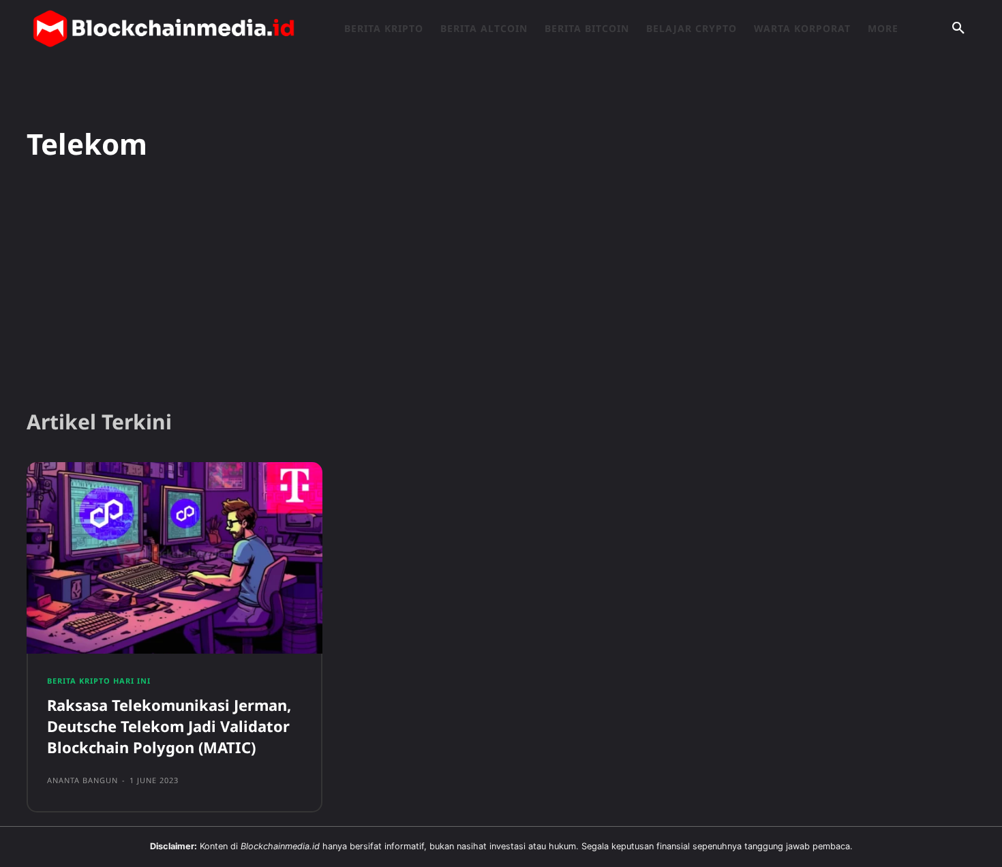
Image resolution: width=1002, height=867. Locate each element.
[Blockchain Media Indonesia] (163, 29)
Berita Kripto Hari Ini (99, 680)
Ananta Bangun (82, 780)
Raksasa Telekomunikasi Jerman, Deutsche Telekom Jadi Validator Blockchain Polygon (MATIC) (169, 726)
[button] (958, 28)
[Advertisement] (501, 292)
